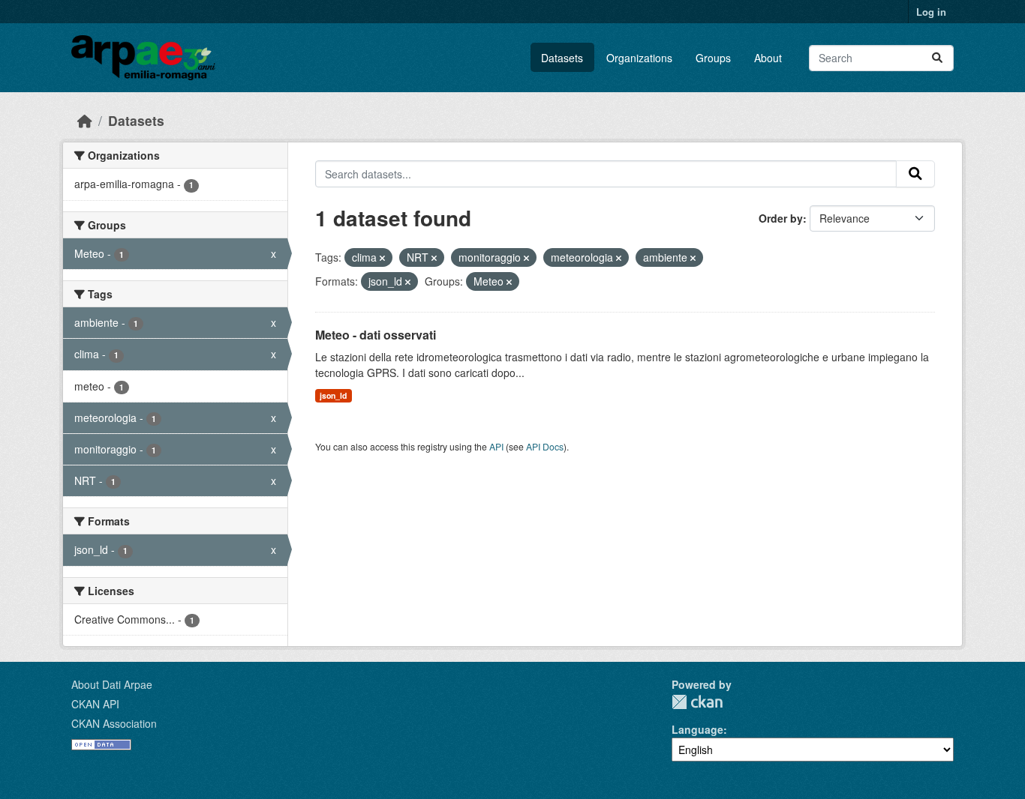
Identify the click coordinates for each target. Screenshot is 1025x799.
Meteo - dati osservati (375, 334)
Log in (931, 11)
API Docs (545, 446)
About (768, 57)
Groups (713, 57)
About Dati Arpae (111, 684)
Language (697, 729)
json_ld (333, 395)
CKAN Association (114, 723)
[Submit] (937, 58)
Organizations (639, 57)
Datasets (562, 57)
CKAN (697, 702)
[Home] (84, 120)
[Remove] (382, 258)
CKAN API (95, 703)
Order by (781, 218)
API (496, 446)
